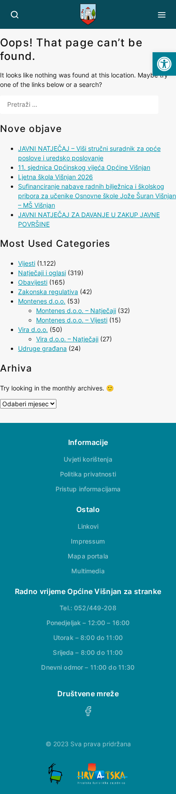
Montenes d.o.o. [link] (41, 301)
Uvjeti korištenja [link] (88, 459)
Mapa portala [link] (88, 556)
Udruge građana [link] (42, 348)
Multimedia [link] (87, 571)
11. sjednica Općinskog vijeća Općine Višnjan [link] (84, 167)
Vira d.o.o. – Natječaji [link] (67, 339)
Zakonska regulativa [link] (48, 291)
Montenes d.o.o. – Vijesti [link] (71, 320)
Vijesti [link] (26, 263)
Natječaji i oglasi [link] (42, 273)
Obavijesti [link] (32, 282)
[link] (164, 64)
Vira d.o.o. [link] (33, 329)
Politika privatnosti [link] (88, 474)
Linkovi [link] (88, 526)
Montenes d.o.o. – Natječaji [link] (76, 310)
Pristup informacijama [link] (88, 489)
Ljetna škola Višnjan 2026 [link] (55, 177)
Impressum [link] (88, 541)
